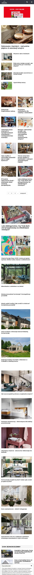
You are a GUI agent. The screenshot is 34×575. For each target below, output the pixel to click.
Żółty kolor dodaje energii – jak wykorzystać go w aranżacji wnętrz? (23, 65)
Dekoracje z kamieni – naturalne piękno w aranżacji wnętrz (15, 47)
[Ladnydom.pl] (4, 2)
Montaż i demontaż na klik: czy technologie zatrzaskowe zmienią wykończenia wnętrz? (25, 134)
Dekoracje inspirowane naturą (8, 110)
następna (22, 193)
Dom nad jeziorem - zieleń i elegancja (14, 546)
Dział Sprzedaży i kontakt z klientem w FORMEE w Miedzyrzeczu (14, 398)
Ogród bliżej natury (19, 82)
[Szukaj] (27, 2)
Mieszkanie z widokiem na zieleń (12, 286)
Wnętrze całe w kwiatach (21, 53)
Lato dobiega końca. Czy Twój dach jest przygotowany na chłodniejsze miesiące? (25, 182)
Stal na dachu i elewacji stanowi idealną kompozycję (14, 370)
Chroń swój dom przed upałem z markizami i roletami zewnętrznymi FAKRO (25, 159)
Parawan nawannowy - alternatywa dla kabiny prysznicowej (16, 459)
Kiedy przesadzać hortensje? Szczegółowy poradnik (15, 313)
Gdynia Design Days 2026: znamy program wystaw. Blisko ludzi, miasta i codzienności (15, 259)
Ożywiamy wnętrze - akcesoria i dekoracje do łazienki (16, 489)
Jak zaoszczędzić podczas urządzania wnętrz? (17, 431)
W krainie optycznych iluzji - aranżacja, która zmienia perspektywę (7, 182)
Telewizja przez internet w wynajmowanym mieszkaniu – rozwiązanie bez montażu (7, 133)
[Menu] (31, 2)
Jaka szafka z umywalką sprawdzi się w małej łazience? (8, 158)
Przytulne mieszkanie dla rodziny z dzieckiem (25, 111)
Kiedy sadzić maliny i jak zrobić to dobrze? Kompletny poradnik (15, 341)
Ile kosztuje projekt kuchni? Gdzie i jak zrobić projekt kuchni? (16, 518)
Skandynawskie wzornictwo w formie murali (22, 73)
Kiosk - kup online (17, 9)
